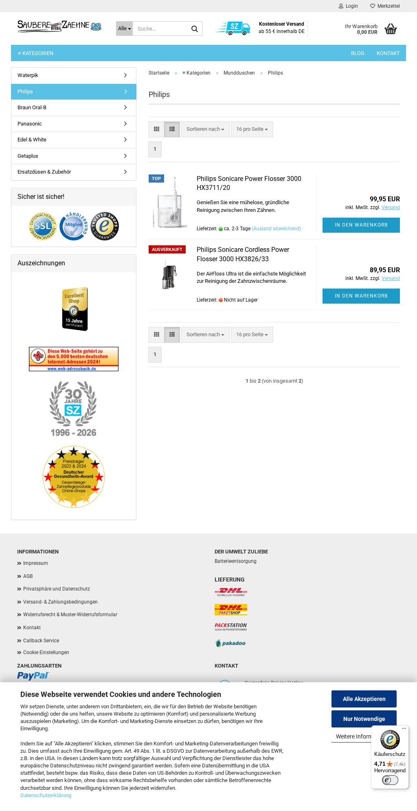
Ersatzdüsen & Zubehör (44, 172)
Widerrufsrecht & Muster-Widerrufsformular (70, 614)
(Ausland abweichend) (276, 228)
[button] (157, 129)
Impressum (35, 563)
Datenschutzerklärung (45, 795)
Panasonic (30, 124)
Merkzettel (387, 6)
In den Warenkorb (361, 225)
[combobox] (205, 129)
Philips (25, 91)
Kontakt (388, 53)
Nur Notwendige (364, 719)
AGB (28, 576)
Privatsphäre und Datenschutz (56, 589)
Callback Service (41, 641)
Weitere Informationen (364, 736)
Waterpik (28, 75)
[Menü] (404, 730)
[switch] (390, 780)
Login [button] (350, 6)
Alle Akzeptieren (364, 699)
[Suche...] (194, 29)
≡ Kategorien (35, 53)
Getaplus (28, 156)
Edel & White (32, 140)
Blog (357, 53)
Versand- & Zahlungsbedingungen (60, 602)
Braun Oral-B (32, 107)
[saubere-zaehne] (60, 26)
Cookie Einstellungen (46, 652)
